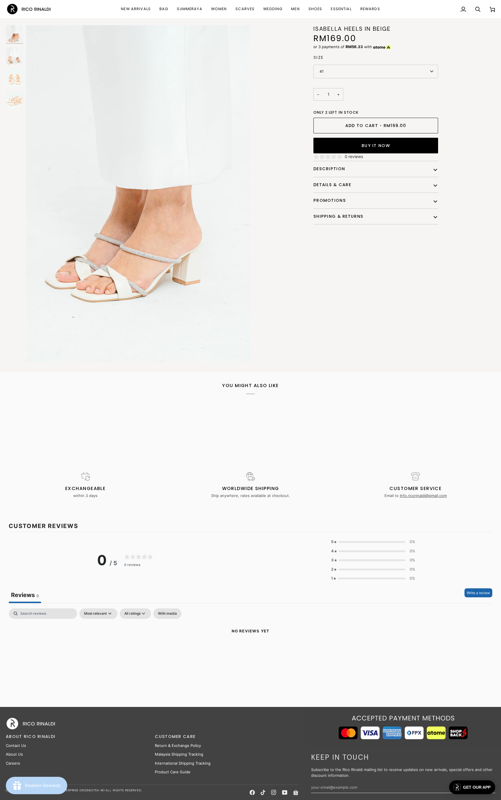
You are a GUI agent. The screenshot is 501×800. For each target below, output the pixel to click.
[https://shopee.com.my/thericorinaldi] (295, 792)
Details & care (332, 185)
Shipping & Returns (338, 216)
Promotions (329, 200)
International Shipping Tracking (182, 763)
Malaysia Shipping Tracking (179, 754)
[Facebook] (252, 792)
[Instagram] (273, 792)
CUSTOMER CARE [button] (175, 736)
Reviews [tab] (25, 595)
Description (329, 169)
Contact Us (16, 745)
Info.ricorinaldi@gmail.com (423, 495)
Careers (13, 763)
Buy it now (376, 145)
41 (322, 71)
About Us (14, 754)
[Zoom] (138, 193)
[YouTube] (284, 792)
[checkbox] (167, 613)
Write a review (478, 593)
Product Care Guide (172, 772)
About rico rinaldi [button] (30, 736)
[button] (164, 9)
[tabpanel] (250, 651)
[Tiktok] (263, 792)
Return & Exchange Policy (178, 745)
